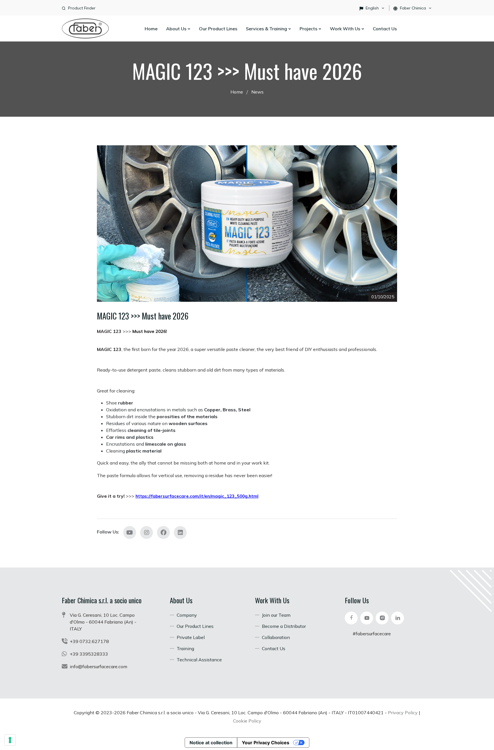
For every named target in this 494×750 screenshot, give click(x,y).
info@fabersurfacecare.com (98, 666)
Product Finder (81, 8)
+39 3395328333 (89, 654)
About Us (177, 28)
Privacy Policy (403, 712)
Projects (309, 28)
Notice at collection (211, 742)
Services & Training (267, 28)
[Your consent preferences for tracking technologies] (10, 740)
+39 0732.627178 (89, 641)
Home (151, 28)
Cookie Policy (247, 721)
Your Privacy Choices (265, 742)
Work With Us (345, 28)
